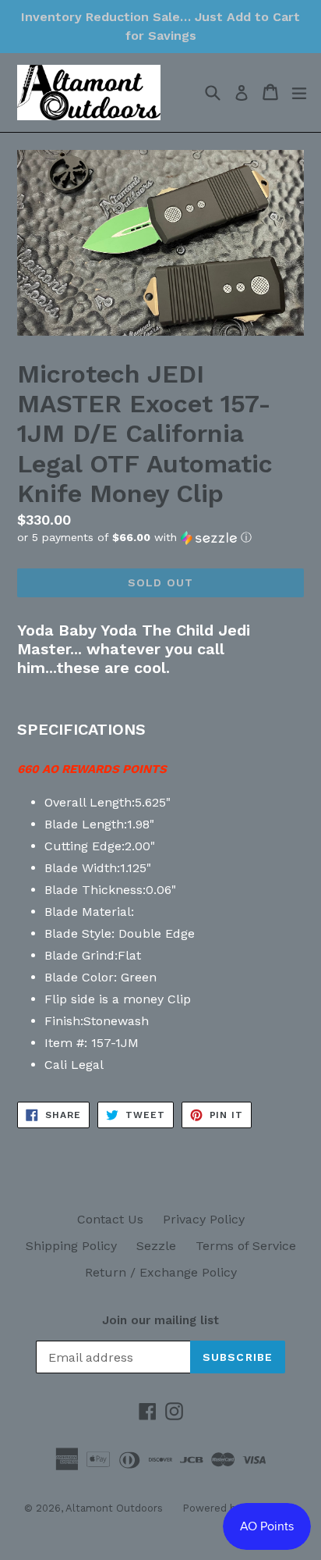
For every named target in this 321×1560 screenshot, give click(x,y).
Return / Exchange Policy (161, 1272)
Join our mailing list (160, 1320)
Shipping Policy (71, 1245)
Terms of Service (246, 1245)
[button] (160, 537)
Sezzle (156, 1245)
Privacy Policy (204, 1219)
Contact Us (110, 1219)
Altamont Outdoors (114, 1508)
